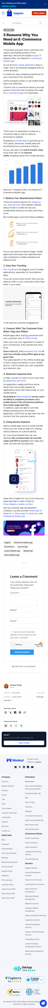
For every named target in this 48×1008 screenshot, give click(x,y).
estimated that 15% (32, 351)
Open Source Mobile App (34, 820)
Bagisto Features (8, 786)
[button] (5, 712)
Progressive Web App (33, 793)
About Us (5, 781)
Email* (13, 621)
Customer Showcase (9, 813)
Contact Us (6, 831)
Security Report (7, 867)
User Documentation (9, 853)
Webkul (38, 762)
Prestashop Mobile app (14, 516)
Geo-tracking (9, 269)
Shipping (28, 811)
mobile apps (21, 140)
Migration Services (32, 904)
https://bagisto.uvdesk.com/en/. (18, 504)
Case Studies (6, 808)
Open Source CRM (8, 889)
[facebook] (16, 767)
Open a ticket (24, 743)
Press (4, 804)
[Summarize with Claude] (11, 726)
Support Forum (7, 871)
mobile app (28, 551)
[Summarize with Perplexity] (16, 726)
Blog (3, 840)
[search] (40, 23)
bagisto (7, 542)
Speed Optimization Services (35, 915)
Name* (13, 610)
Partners (5, 790)
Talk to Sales (39, 13)
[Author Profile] (6, 686)
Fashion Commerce (32, 838)
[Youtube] (32, 767)
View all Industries (31, 859)
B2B (26, 798)
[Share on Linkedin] (20, 712)
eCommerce (9, 547)
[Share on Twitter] (10, 712)
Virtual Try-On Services (33, 880)
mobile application (26, 65)
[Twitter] (20, 767)
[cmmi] (35, 980)
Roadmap (5, 875)
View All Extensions (32, 829)
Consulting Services (32, 939)
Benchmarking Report (10, 862)
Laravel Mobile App (12, 551)
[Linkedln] (24, 767)
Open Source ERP (8, 898)
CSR (3, 799)
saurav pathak (16, 697)
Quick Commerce (31, 843)
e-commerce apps (15, 93)
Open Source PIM (8, 893)
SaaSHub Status (8, 884)
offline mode (31, 338)
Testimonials (6, 817)
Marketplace (29, 781)
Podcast (5, 822)
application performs (16, 380)
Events (4, 795)
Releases (5, 858)
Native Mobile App (11, 555)
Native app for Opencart (26, 513)
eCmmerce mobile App (23, 542)
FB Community (7, 880)
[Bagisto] (15, 13)
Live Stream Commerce (33, 816)
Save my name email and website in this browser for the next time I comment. (23, 635)
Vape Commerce (31, 847)
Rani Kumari (16, 693)
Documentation (7, 849)
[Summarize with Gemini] (21, 726)
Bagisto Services (31, 868)
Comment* (14, 593)
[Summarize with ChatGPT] (6, 726)
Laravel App (23, 547)
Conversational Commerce (34, 884)
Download (5, 844)
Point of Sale (30, 802)
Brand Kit (5, 826)
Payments (28, 807)
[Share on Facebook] (15, 712)
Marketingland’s (23, 396)
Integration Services (32, 920)
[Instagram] (28, 767)
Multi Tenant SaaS (31, 825)
